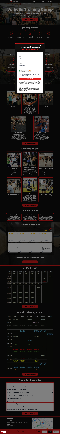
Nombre (20, 54)
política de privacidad (34, 73)
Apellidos (20, 58)
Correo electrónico (22, 65)
